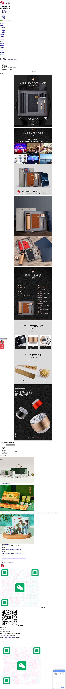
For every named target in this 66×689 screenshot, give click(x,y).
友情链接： (6, 637)
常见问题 (10, 562)
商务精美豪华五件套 (13, 59)
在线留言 (9, 20)
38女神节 (3, 31)
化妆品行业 (8, 558)
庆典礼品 (10, 553)
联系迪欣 (3, 18)
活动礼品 (7, 553)
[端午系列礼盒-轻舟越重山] (17, 482)
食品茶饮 (2, 47)
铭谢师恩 (3, 32)
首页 (5, 59)
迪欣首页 (3, 10)
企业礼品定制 (4, 11)
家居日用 (2, 43)
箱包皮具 (2, 39)
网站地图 (13, 20)
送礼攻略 (3, 16)
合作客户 (13, 549)
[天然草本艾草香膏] (17, 543)
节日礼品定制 (4, 12)
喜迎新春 (3, 27)
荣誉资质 (10, 549)
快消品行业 (4, 558)
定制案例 (3, 15)
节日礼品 (2, 25)
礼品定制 (20, 553)
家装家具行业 (23, 558)
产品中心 (2, 23)
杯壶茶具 (2, 36)
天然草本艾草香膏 (5, 544)
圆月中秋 (3, 30)
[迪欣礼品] (5, 4)
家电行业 (19, 558)
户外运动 (2, 34)
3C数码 (1, 41)
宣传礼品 (17, 553)
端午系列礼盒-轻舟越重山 (6, 483)
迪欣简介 (3, 549)
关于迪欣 (3, 17)
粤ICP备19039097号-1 (4, 635)
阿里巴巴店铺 (18, 637)
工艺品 (1, 50)
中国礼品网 (13, 637)
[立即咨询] (2, 54)
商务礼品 (2, 52)
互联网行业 (16, 558)
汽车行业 (12, 558)
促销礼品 (2, 45)
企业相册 (7, 549)
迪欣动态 (3, 562)
